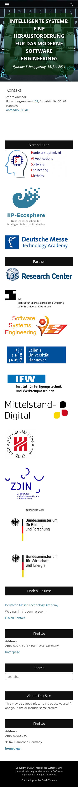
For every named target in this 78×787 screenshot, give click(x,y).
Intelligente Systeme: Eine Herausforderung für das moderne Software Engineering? (39, 771)
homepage (12, 652)
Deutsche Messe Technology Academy (31, 605)
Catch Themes (49, 780)
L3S (35, 101)
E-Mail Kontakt (15, 618)
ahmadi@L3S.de (17, 110)
